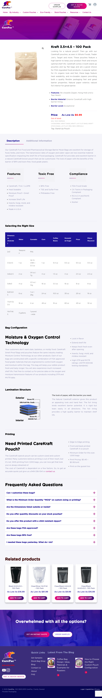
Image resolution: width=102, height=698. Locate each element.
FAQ (33, 674)
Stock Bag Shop (38, 661)
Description (13, 141)
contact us (50, 471)
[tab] (14, 141)
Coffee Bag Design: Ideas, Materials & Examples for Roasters (63, 665)
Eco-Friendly (45, 12)
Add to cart (16, 598)
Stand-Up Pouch (62, 129)
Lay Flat (64, 126)
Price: (54, 115)
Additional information (39, 141)
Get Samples (36, 658)
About (34, 671)
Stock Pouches (60, 12)
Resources (74, 12)
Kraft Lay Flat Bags (79, 123)
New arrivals (77, 126)
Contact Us (86, 12)
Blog (33, 665)
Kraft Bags (65, 123)
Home (5, 12)
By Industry (14, 12)
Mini (70, 126)
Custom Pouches (29, 12)
